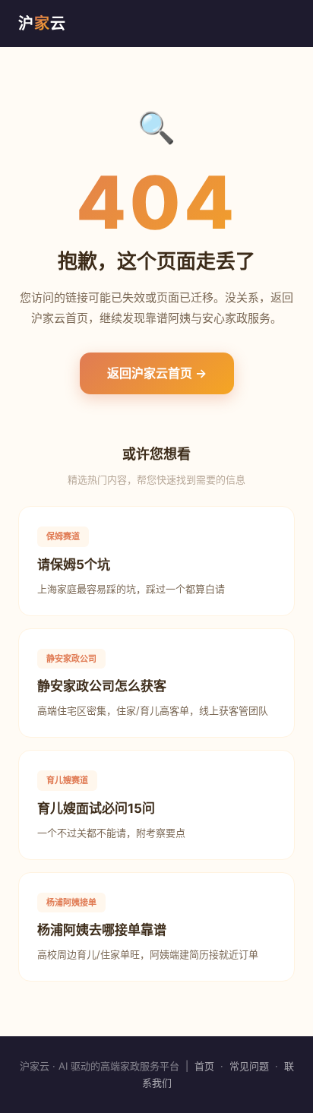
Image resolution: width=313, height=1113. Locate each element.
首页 (204, 1066)
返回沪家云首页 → (157, 373)
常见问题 (249, 1066)
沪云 (42, 23)
